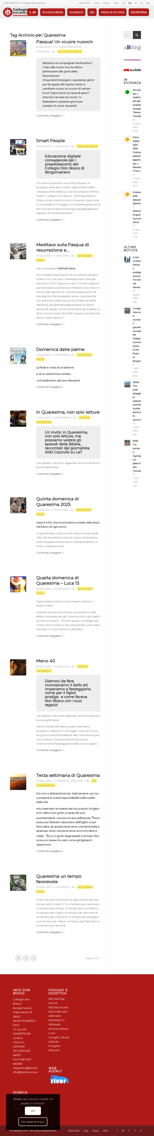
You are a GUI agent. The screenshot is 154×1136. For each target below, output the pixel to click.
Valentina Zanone (87, 146)
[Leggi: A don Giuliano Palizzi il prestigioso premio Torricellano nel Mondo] (127, 259)
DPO (116, 3)
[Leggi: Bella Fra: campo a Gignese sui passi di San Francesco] (127, 443)
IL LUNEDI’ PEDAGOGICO (69, 47)
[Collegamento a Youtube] (130, 3)
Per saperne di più (32, 1121)
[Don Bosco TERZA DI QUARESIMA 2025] (18, 782)
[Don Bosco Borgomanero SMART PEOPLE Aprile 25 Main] (18, 147)
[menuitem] (84, 3)
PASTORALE (42, 51)
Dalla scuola (62, 146)
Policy (106, 3)
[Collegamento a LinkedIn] (148, 3)
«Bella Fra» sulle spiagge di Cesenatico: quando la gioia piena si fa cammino (139, 401)
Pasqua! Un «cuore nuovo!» (64, 41)
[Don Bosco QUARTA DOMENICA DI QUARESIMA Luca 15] (18, 584)
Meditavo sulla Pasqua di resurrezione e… (62, 247)
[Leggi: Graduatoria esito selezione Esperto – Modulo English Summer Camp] (127, 194)
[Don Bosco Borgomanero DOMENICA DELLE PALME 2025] (18, 356)
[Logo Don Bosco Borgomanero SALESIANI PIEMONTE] (15, 12)
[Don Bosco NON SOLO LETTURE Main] (18, 419)
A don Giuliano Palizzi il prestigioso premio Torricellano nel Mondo (139, 272)
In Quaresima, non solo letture (68, 412)
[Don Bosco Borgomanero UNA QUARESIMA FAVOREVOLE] (18, 883)
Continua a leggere (49, 115)
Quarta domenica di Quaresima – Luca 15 (57, 580)
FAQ (96, 3)
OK (33, 1110)
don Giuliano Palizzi (69, 51)
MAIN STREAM (63, 417)
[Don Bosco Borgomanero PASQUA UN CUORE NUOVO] (18, 48)
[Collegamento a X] (124, 3)
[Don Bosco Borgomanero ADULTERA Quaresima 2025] (18, 505)
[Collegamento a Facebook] (136, 3)
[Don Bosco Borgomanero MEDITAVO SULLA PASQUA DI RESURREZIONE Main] (18, 251)
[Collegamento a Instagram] (142, 3)
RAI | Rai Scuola (58, 1007)
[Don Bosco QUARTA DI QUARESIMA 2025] (18, 667)
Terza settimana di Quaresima (68, 775)
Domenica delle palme (60, 349)
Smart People (50, 140)
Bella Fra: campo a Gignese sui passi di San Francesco (138, 455)
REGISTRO (84, 3)
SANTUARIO (62, 256)
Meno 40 (45, 660)
